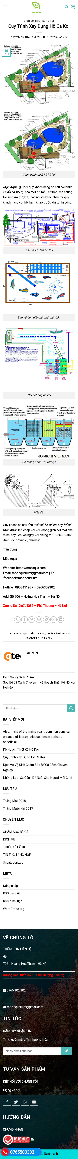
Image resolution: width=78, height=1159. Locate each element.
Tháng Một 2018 (14, 801)
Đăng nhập (10, 886)
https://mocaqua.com (31, 568)
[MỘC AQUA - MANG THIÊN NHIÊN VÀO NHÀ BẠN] (36, 7)
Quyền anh (51, 1153)
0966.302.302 (16, 990)
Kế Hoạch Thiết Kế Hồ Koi (57, 682)
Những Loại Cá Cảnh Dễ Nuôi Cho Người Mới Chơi (37, 778)
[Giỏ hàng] (73, 7)
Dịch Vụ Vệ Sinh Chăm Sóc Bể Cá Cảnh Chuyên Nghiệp (19, 682)
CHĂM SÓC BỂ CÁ (15, 832)
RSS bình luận (12, 901)
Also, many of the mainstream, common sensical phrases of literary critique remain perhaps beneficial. (36, 737)
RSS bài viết (11, 893)
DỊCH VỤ (29, 21)
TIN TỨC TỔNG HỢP (17, 855)
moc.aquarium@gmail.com (25, 1007)
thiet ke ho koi (43, 637)
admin (63, 37)
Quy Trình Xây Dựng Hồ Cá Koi (24, 757)
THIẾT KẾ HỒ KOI (44, 21)
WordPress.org (13, 909)
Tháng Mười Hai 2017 (18, 808)
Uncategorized (13, 862)
